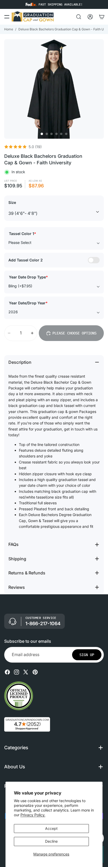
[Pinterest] (35, 672)
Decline (51, 841)
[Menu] (7, 17)
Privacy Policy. (32, 815)
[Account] (90, 17)
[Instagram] (16, 672)
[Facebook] (7, 672)
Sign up (86, 654)
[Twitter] (26, 672)
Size (12, 202)
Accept (51, 828)
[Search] (78, 17)
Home (8, 29)
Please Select (19, 242)
